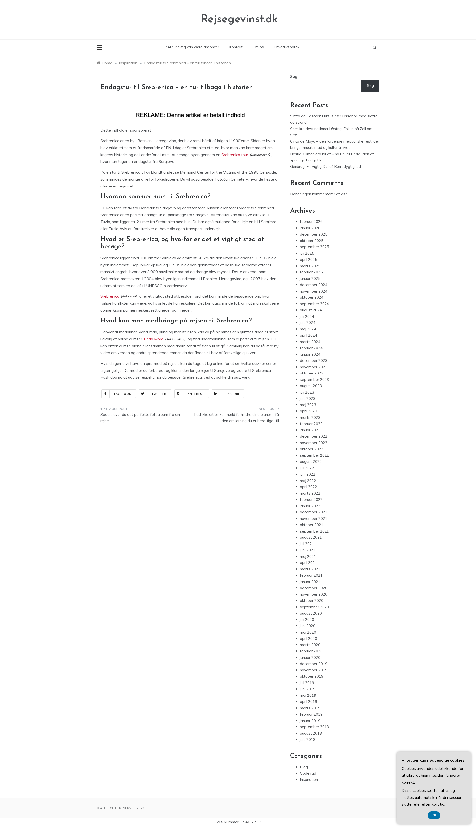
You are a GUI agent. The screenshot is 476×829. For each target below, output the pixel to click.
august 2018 (311, 733)
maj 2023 (308, 404)
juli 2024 (307, 316)
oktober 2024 (311, 297)
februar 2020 (311, 651)
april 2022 (308, 486)
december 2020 (313, 588)
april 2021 (308, 562)
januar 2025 (310, 278)
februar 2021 (311, 575)
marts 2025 (310, 266)
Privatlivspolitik (286, 47)
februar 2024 (311, 348)
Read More (153, 338)
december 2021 (313, 512)
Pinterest (196, 394)
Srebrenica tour (234, 154)
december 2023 (313, 360)
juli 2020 (307, 619)
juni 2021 (307, 550)
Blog (304, 767)
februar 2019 (311, 714)
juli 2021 (307, 543)
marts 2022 (310, 493)
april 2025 (308, 259)
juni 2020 (307, 625)
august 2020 (311, 613)
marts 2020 (310, 644)
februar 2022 (311, 499)
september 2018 (314, 726)
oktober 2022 (311, 449)
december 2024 (313, 284)
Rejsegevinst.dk (239, 19)
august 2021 (311, 537)
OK (434, 815)
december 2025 (313, 234)
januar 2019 (310, 720)
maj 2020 (308, 632)
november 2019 (313, 670)
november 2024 (313, 291)
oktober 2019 (311, 676)
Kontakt (236, 47)
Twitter (159, 394)
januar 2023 (310, 430)
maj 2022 (308, 480)
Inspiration (309, 779)
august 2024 (311, 310)
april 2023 (308, 411)
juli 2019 (307, 682)
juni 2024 (307, 322)
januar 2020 (310, 657)
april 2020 (308, 638)
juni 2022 (307, 474)
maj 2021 (308, 556)
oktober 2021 (311, 524)
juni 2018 (307, 739)
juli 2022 (307, 468)
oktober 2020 (311, 600)
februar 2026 (311, 221)
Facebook (122, 394)
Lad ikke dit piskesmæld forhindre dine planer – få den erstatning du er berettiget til (236, 417)
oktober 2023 (311, 373)
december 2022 (313, 436)
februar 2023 (311, 423)
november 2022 (313, 442)
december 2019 (313, 663)
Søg (293, 76)
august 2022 (311, 461)
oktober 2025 (311, 240)
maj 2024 (308, 329)
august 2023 (311, 385)
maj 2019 (308, 695)
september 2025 (314, 246)
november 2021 (313, 518)
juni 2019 (307, 689)
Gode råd (308, 773)
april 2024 (308, 335)
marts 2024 (310, 341)
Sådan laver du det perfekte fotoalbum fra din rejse (140, 417)
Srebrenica (109, 296)
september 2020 (314, 607)
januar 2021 (310, 581)
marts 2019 (310, 708)
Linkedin (232, 394)
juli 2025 (307, 253)
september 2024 (314, 303)
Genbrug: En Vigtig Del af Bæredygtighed (325, 166)
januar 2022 (310, 506)
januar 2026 (310, 228)
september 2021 (314, 531)
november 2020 (313, 594)
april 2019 (308, 701)
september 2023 (314, 379)
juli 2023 (307, 392)
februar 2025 (311, 272)
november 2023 (313, 367)
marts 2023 (310, 417)
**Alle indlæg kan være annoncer (191, 47)
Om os (258, 47)
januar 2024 (310, 354)
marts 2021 (310, 569)
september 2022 (314, 455)
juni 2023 (307, 398)
